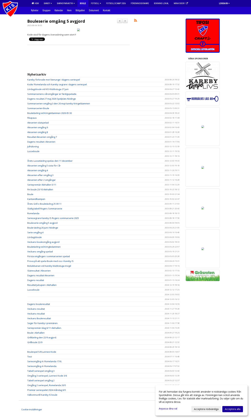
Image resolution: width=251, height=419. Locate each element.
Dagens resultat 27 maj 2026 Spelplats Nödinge (51, 98)
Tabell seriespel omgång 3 (40, 370)
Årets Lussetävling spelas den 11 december (50, 160)
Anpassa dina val (168, 408)
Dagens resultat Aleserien (40, 275)
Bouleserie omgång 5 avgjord (56, 21)
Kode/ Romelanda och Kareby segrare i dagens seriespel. (57, 84)
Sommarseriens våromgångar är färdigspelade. (52, 93)
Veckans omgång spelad (40, 251)
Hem (36, 3)
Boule (30, 194)
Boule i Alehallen (36, 332)
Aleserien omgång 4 (37, 170)
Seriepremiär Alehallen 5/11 (41, 184)
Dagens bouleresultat (38, 304)
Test (29, 356)
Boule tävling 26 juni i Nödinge (42, 227)
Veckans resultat (36, 308)
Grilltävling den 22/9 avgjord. (42, 337)
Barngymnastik (65, 3)
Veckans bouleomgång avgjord (43, 242)
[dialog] (201, 400)
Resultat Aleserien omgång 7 (42, 136)
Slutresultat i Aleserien (39, 270)
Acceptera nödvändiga (206, 409)
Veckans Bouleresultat (39, 318)
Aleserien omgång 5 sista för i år (44, 165)
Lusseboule (33, 151)
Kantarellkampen (36, 199)
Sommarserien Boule (38, 108)
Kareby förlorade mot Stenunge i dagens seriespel (53, 79)
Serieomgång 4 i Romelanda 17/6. (44, 361)
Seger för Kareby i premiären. (42, 323)
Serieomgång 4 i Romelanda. (42, 366)
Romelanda (33, 213)
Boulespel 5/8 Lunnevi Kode (41, 351)
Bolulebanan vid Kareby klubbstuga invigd (49, 265)
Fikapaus (32, 117)
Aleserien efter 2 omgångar (41, 179)
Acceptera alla (232, 409)
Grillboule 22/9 (34, 342)
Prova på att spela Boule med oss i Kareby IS (50, 261)
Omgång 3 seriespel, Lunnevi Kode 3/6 (47, 375)
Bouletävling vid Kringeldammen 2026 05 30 (49, 113)
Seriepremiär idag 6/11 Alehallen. (44, 327)
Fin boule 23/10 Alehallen (40, 189)
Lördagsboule (34, 237)
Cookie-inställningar (31, 409)
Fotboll (95, 3)
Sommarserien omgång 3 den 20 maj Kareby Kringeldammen (58, 103)
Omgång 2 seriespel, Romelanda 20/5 (46, 385)
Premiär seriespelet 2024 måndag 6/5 (46, 390)
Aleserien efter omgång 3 (40, 175)
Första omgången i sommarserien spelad (48, 256)
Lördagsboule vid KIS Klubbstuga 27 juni (47, 89)
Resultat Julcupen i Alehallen (42, 284)
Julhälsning (33, 146)
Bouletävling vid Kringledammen (44, 246)
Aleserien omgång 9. (37, 127)
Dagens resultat (35, 280)
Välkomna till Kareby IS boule (42, 394)
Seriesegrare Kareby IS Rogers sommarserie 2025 (53, 218)
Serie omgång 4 (35, 232)
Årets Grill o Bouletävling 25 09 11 (44, 203)
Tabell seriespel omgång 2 (40, 380)
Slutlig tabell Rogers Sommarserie (44, 208)
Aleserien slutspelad (38, 122)
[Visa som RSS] (135, 21)
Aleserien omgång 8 (37, 132)
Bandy (47, 3)
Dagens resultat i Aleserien (41, 141)
